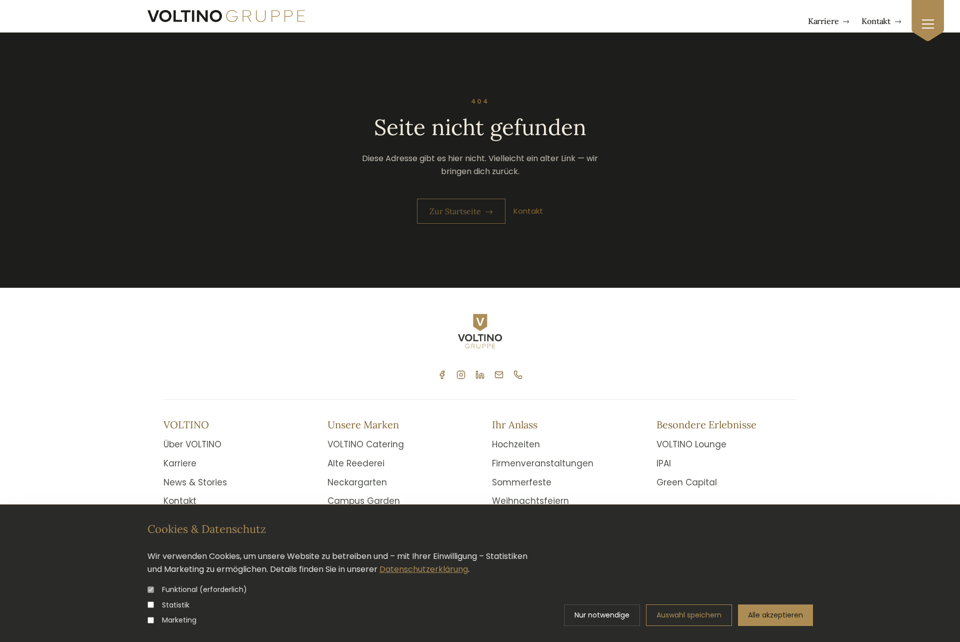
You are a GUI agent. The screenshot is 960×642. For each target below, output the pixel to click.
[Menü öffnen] (928, 21)
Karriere (829, 21)
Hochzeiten (516, 444)
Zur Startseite (461, 211)
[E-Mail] (499, 374)
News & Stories (195, 482)
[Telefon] (518, 374)
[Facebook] (442, 374)
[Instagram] (461, 374)
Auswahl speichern (689, 615)
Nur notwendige (602, 615)
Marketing (179, 620)
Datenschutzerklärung (424, 569)
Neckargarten (357, 482)
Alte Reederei (356, 463)
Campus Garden (364, 501)
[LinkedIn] (480, 374)
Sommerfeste (522, 482)
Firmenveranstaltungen (543, 463)
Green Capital (686, 482)
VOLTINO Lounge (691, 444)
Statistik (176, 605)
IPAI (663, 463)
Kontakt (882, 21)
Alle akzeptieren (775, 615)
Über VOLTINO (193, 444)
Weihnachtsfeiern (530, 501)
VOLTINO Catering (366, 444)
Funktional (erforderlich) (204, 589)
